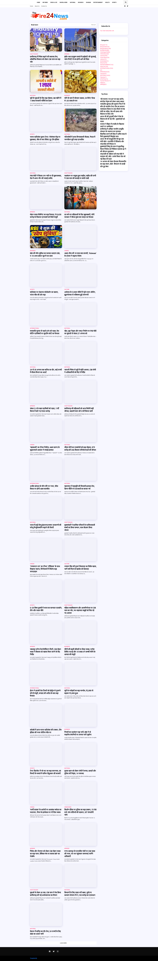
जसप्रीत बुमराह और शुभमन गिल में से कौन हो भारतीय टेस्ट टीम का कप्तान (112, 105)
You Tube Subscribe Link (107, 30)
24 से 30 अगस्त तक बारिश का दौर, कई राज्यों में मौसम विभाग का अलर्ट (46, 371)
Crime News (104, 57)
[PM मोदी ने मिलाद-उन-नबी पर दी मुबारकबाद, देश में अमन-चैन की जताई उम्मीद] (46, 158)
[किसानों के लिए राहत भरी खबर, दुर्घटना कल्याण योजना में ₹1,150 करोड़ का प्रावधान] (80, 875)
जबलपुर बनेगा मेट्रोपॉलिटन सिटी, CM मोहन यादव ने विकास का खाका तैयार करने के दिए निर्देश (45, 652)
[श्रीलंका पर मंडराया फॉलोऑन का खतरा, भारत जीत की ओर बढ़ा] (46, 275)
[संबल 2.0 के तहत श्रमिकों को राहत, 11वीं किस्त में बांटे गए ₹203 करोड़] (46, 391)
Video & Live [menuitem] (53, 2)
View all (93, 24)
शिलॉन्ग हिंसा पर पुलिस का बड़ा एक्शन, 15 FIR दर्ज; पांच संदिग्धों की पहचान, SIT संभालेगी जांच (80, 812)
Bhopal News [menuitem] (63, 2)
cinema (103, 55)
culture (103, 59)
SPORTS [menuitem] (114, 2)
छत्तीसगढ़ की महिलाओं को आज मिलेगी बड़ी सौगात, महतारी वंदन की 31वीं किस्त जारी (79, 409)
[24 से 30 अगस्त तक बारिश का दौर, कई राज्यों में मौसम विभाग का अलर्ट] (46, 353)
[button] (125, 2)
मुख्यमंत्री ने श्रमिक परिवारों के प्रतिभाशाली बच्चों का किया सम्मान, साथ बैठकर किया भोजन (79, 527)
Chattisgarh (105, 52)
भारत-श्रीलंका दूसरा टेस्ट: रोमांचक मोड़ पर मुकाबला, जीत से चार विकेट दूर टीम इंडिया (45, 138)
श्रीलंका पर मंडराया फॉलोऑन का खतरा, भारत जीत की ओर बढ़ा (44, 293)
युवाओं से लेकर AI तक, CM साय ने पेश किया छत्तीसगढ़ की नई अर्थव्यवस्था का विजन (45, 893)
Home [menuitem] (38, 2)
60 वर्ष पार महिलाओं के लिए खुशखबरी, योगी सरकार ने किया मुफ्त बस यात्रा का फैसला (79, 215)
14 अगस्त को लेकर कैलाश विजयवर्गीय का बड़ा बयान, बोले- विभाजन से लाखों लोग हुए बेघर (113, 164)
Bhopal (103, 45)
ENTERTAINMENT (106, 64)
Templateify (33, 958)
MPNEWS (104, 72)
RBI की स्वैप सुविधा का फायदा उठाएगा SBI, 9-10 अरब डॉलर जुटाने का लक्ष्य (45, 254)
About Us (37, 6)
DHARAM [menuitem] (88, 2)
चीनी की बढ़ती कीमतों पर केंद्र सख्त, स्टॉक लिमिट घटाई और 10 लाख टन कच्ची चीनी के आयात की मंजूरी (79, 652)
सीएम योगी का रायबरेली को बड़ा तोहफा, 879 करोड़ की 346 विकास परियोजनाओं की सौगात (80, 448)
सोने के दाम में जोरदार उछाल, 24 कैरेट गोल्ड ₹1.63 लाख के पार (79, 99)
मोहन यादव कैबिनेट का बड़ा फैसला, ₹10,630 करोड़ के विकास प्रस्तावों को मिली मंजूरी (45, 215)
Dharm (103, 63)
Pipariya (103, 77)
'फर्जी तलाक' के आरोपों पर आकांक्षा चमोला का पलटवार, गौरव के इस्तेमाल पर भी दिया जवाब (45, 810)
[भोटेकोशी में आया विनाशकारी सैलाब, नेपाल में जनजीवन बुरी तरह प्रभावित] (80, 120)
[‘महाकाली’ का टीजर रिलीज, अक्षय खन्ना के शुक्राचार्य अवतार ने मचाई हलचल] (46, 430)
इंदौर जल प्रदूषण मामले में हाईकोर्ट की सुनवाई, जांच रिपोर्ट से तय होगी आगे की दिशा (80, 57)
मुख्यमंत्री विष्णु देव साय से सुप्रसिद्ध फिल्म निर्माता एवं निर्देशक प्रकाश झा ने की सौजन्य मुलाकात (113, 149)
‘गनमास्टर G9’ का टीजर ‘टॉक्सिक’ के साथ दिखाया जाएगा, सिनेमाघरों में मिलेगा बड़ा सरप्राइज (45, 569)
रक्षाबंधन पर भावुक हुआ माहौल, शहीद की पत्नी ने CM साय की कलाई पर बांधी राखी (80, 177)
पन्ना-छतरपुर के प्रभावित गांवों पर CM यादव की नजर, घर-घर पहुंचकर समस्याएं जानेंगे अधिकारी (79, 853)
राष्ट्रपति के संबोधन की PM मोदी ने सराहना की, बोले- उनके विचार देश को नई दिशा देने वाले (112, 156)
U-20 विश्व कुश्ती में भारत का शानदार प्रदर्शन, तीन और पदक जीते (46, 609)
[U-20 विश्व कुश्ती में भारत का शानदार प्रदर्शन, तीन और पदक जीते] (46, 591)
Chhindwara (104, 54)
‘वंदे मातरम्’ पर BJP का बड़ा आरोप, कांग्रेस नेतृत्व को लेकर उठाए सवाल (112, 100)
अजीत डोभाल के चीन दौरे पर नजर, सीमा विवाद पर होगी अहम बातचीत (44, 487)
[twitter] (127, 6)
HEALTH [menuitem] (107, 2)
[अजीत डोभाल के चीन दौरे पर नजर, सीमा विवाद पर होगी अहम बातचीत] (46, 469)
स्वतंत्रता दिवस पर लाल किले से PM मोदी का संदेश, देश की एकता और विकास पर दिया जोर (112, 111)
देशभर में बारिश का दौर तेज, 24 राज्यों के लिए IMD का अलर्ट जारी (45, 932)
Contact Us (44, 6)
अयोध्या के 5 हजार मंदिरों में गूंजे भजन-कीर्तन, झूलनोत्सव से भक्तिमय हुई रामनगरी (79, 293)
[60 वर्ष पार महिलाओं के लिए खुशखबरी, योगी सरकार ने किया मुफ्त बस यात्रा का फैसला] (80, 197)
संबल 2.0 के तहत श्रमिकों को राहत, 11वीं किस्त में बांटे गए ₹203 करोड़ (44, 409)
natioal (103, 73)
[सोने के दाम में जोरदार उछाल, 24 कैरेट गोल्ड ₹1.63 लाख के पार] (80, 81)
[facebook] (124, 6)
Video (102, 82)
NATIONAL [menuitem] (72, 2)
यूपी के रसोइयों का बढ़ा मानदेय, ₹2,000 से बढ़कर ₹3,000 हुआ (78, 691)
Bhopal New (104, 46)
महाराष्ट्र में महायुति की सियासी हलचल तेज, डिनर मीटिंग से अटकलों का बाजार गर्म (79, 487)
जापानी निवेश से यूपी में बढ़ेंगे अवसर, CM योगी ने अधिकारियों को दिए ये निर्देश (80, 371)
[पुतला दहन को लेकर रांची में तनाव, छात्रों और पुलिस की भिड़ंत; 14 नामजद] (80, 754)
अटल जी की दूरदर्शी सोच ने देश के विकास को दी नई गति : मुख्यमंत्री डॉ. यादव (112, 119)
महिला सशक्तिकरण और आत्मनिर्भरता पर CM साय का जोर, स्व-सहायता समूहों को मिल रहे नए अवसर (80, 610)
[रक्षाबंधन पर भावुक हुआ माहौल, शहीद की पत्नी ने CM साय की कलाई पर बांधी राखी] (80, 158)
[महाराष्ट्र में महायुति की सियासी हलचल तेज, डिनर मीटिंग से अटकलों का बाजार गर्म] (80, 469)
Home (31, 6)
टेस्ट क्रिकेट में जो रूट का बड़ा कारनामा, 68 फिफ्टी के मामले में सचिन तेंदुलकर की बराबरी (45, 772)
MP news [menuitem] (45, 2)
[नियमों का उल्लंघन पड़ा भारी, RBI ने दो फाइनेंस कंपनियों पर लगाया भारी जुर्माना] (80, 715)
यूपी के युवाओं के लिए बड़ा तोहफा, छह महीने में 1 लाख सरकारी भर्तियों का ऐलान (45, 99)
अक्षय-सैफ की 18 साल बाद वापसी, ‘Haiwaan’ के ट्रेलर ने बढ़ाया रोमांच (80, 254)
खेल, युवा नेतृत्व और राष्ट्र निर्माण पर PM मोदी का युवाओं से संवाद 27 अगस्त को (80, 332)
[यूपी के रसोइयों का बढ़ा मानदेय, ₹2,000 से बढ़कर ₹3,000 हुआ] (80, 673)
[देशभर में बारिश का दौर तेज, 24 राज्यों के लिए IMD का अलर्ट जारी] (46, 914)
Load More (63, 943)
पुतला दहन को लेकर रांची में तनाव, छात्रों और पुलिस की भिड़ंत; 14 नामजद (80, 772)
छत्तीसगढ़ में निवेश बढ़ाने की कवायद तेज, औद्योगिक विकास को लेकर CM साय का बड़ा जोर (45, 59)
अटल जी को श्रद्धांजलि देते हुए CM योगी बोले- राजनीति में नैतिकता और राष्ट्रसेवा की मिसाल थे (112, 141)
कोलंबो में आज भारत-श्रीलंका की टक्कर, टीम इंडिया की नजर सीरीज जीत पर (45, 731)
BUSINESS (104, 50)
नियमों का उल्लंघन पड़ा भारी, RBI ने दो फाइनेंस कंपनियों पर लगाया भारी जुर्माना (77, 733)
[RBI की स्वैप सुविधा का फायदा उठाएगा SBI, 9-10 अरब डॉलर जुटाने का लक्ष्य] (46, 236)
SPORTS (104, 79)
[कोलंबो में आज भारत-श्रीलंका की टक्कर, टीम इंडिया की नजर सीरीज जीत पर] (46, 715)
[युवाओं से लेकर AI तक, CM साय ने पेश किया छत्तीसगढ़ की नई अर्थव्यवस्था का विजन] (46, 875)
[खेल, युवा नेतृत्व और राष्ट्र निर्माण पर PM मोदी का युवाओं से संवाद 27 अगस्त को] (80, 314)
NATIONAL (105, 75)
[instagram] (57, 951)
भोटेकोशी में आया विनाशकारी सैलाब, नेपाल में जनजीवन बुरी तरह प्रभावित (79, 138)
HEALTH (104, 66)
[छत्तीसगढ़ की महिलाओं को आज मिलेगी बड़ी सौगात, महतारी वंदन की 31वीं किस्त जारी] (80, 391)
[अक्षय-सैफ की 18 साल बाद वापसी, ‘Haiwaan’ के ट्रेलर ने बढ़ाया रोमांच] (80, 236)
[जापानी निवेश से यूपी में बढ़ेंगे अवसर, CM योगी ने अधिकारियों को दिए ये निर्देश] (80, 353)
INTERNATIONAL (106, 68)
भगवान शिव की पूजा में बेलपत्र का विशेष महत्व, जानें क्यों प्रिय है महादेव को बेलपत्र (80, 567)
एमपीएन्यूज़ (103, 84)
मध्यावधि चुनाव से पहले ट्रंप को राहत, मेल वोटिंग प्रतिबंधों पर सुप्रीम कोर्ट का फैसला (44, 332)
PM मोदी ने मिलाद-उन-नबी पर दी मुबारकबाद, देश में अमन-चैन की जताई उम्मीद (45, 177)
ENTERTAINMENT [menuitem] (98, 2)
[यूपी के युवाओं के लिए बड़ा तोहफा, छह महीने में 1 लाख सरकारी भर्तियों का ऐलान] (46, 81)
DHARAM (104, 61)
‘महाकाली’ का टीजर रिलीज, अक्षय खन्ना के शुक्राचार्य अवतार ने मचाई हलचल (45, 448)
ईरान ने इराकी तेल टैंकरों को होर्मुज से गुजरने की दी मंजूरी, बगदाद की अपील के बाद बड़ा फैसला (45, 693)
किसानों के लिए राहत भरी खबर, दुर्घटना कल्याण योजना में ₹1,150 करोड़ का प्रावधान (79, 893)
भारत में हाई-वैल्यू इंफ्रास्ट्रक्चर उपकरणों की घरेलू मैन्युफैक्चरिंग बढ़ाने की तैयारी (45, 526)
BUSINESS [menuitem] (80, 2)
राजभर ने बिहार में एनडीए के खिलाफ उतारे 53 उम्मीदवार (112, 125)
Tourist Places (105, 80)
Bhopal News (105, 48)
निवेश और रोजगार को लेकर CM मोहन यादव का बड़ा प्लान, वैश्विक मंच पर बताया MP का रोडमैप (45, 853)
